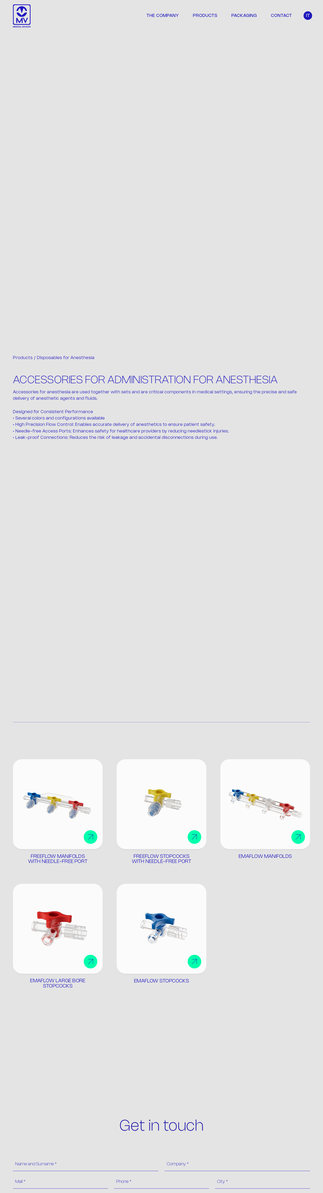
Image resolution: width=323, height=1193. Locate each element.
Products (205, 16)
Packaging (244, 16)
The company (163, 16)
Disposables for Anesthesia (65, 358)
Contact (281, 16)
